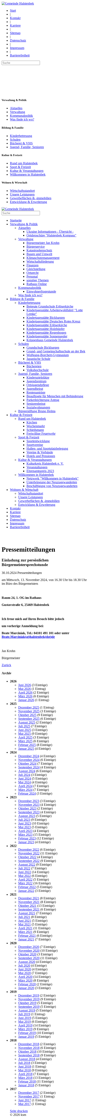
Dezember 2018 (28, 1044)
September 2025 (29, 718)
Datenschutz (18, 40)
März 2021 (25, 932)
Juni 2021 (24, 920)
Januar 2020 (26, 988)
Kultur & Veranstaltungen (26, 170)
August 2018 (26, 1059)
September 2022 (29, 861)
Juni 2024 (24, 778)
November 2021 (29, 902)
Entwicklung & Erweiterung (28, 202)
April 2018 (25, 1074)
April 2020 (25, 976)
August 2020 (26, 962)
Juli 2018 (24, 1063)
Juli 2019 (24, 1014)
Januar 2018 (26, 1085)
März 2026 (25, 696)
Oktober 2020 (27, 954)
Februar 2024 (27, 793)
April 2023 (25, 831)
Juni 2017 (24, 1100)
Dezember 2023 (28, 801)
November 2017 (29, 1096)
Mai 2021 (24, 924)
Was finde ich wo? (22, 119)
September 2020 (29, 958)
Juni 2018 (24, 1066)
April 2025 (25, 737)
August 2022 (26, 864)
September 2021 (29, 909)
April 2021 (25, 928)
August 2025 (26, 722)
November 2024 (29, 760)
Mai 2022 (24, 876)
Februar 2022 (27, 887)
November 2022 (29, 853)
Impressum (17, 48)
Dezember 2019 (28, 995)
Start (13, 10)
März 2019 (25, 1029)
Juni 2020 (24, 969)
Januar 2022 (26, 890)
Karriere (15, 25)
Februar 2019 (27, 1033)
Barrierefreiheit (20, 55)
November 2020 (29, 950)
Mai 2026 (24, 688)
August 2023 (26, 816)
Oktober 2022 (27, 857)
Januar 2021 (26, 939)
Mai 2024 (24, 782)
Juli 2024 (24, 775)
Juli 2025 (24, 726)
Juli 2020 (24, 965)
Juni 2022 (24, 872)
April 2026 (25, 692)
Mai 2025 (24, 733)
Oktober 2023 (27, 808)
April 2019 (25, 1025)
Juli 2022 (24, 868)
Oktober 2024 (27, 763)
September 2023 (29, 812)
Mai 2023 (24, 827)
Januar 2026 (26, 700)
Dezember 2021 (28, 898)
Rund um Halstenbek (24, 163)
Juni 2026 (24, 685)
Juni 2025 (24, 730)
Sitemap (15, 33)
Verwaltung (17, 112)
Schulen (15, 139)
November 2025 (29, 711)
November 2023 (29, 804)
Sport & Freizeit (20, 167)
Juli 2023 (24, 819)
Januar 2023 (26, 842)
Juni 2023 (24, 823)
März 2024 (25, 789)
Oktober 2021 (27, 905)
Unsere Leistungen (22, 194)
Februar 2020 (27, 984)
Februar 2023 (27, 838)
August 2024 (26, 771)
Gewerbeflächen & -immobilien (30, 198)
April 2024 (25, 786)
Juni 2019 (24, 1018)
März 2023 (25, 834)
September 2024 (29, 767)
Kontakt (15, 18)
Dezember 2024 (28, 756)
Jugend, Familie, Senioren (27, 147)
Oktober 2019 (27, 1003)
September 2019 (29, 1006)
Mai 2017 (24, 1104)
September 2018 (29, 1055)
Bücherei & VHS (21, 143)
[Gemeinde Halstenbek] (18, 3)
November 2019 (29, 999)
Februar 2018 (27, 1081)
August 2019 (26, 1010)
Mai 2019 (24, 1021)
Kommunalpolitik (21, 115)
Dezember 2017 (28, 1092)
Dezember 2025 (28, 707)
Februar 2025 (27, 745)
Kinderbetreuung (21, 136)
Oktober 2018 (27, 1051)
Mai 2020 (24, 973)
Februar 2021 (27, 935)
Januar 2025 (26, 748)
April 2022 (25, 879)
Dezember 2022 (28, 849)
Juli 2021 (24, 917)
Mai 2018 (24, 1070)
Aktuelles (16, 108)
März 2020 (25, 980)
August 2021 (26, 913)
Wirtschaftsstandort (22, 190)
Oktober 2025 (27, 715)
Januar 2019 (26, 1036)
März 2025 (25, 741)
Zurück (6, 665)
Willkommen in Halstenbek (28, 174)
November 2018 (29, 1048)
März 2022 (25, 883)
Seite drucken (19, 1111)
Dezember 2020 (28, 947)
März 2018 (25, 1077)
